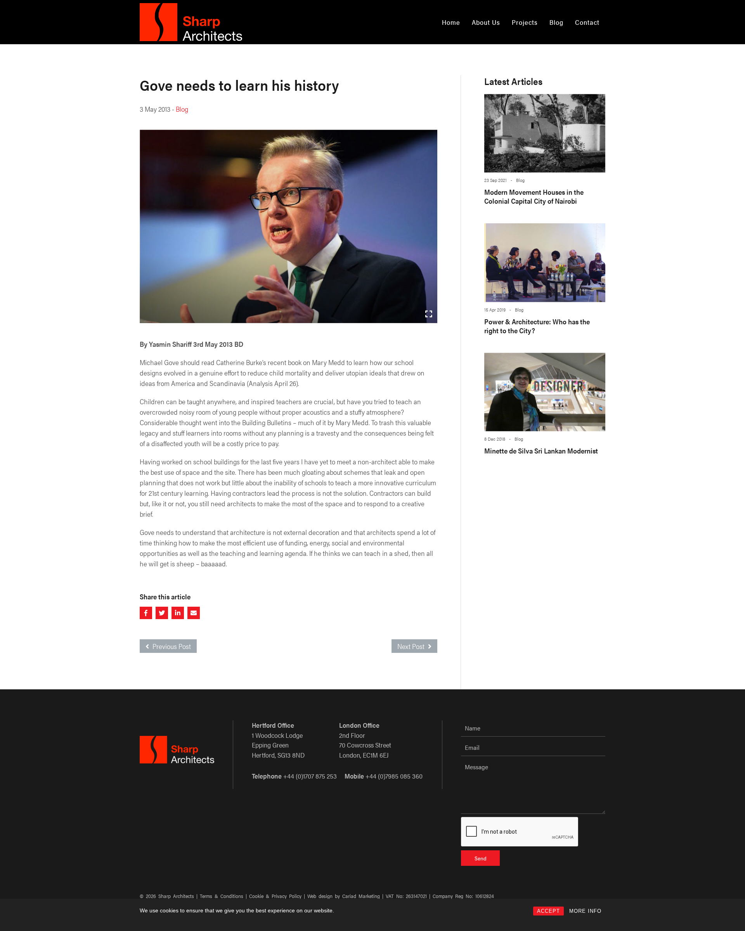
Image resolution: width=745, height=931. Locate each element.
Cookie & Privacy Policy (275, 896)
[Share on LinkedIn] (178, 613)
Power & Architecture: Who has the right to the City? (537, 326)
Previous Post (171, 646)
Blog (556, 22)
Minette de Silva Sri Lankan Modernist (541, 450)
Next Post (411, 646)
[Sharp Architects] (191, 22)
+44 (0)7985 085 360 (394, 775)
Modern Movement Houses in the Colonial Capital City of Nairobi (534, 196)
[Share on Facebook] (146, 613)
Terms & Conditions (221, 896)
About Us (486, 22)
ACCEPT (548, 911)
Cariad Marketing (361, 896)
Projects (525, 22)
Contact (587, 22)
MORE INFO (585, 911)
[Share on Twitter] (162, 613)
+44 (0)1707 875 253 (310, 775)
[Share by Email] (193, 613)
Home (451, 22)
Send (481, 858)
